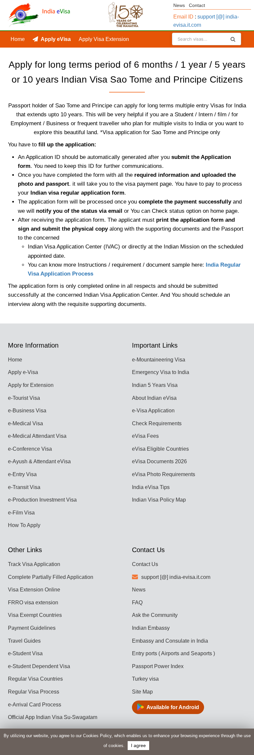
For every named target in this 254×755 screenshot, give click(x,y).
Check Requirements (157, 423)
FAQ (137, 602)
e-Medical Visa (25, 423)
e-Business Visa (27, 410)
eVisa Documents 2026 (159, 461)
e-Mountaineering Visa (158, 359)
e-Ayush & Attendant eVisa (39, 461)
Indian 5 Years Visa (155, 385)
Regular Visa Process (33, 692)
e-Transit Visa (24, 487)
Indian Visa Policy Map (159, 500)
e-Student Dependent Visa (39, 666)
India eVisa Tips (151, 487)
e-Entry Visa (22, 474)
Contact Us (145, 564)
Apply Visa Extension (104, 39)
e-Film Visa (21, 512)
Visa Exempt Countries (35, 615)
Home (18, 39)
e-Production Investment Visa (42, 500)
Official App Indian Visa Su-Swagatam (52, 717)
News (179, 5)
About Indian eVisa (154, 398)
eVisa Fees (145, 436)
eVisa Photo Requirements (163, 474)
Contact (197, 5)
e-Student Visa (25, 653)
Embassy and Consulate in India (170, 641)
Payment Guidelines (32, 628)
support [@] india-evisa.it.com (175, 577)
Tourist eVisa (26, 55)
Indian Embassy (151, 628)
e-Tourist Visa (24, 398)
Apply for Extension (31, 385)
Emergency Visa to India (160, 372)
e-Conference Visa (30, 449)
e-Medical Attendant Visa (37, 436)
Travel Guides (24, 641)
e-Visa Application (153, 410)
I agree (138, 745)
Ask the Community (155, 615)
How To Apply (24, 525)
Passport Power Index (158, 666)
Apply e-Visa (23, 372)
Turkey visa (145, 679)
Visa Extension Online (34, 589)
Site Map (142, 692)
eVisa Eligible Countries (160, 449)
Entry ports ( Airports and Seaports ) (173, 653)
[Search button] (233, 39)
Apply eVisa (56, 39)
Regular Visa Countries (35, 679)
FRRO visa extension (33, 602)
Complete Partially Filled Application (50, 577)
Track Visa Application (34, 564)
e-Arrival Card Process (34, 704)
